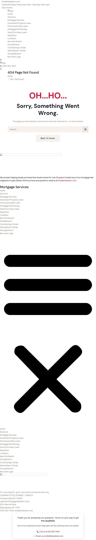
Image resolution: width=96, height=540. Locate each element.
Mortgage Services (16, 20)
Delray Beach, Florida (16, 50)
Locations (12, 38)
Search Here (7, 7)
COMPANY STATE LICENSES (12, 495)
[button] (48, 331)
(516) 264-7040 (9, 66)
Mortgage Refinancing (17, 29)
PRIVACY (29, 495)
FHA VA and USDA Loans (18, 26)
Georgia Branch (14, 53)
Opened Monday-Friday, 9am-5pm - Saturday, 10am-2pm (26, 4)
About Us (12, 17)
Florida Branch (14, 44)
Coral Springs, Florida (17, 47)
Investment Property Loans (19, 23)
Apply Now (12, 35)
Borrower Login (14, 56)
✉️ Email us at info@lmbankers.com (48, 536)
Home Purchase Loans (17, 32)
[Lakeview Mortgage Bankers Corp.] (10, 10)
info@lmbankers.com (67, 180)
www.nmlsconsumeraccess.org (35, 492)
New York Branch (15, 41)
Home (10, 14)
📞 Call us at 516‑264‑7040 (48, 532)
